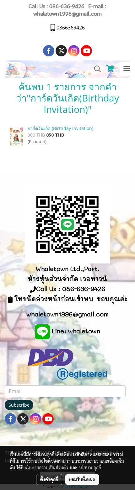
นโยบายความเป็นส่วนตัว (46, 467)
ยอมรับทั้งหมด (82, 479)
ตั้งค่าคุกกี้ (49, 479)
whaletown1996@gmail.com (67, 13)
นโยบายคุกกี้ (90, 467)
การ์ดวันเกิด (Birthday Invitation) (60, 128)
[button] (95, 68)
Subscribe (19, 405)
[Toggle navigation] (127, 69)
